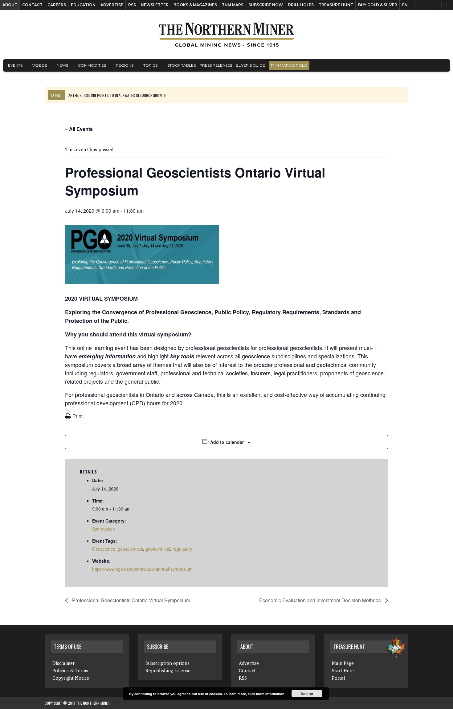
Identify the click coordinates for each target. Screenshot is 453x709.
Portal (338, 678)
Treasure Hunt (336, 4)
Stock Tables (181, 65)
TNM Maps (232, 4)
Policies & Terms (70, 670)
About (9, 4)
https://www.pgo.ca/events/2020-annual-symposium (142, 569)
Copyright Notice (70, 678)
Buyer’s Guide (250, 65)
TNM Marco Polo (289, 65)
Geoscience (103, 549)
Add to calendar (227, 442)
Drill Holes (301, 4)
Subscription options (167, 663)
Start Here (343, 670)
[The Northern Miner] (226, 34)
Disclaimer (63, 663)
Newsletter (155, 4)
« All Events (79, 128)
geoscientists (130, 549)
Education (83, 4)
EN (405, 4)
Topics (150, 65)
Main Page (343, 663)
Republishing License (167, 670)
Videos (39, 65)
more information (270, 693)
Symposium (103, 529)
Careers (56, 4)
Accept (306, 693)
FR (445, 8)
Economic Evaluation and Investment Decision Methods (320, 600)
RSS (132, 4)
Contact (32, 4)
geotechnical (157, 549)
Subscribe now (265, 4)
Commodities (92, 65)
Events (15, 65)
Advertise (111, 4)
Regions (124, 65)
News (62, 65)
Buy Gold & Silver (377, 4)
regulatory (182, 549)
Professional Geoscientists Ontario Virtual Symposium (130, 600)
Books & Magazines (195, 4)
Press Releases (215, 65)
